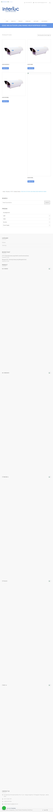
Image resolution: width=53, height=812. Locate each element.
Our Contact (44, 21)
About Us (13, 21)
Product (20, 21)
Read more (5, 68)
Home (7, 21)
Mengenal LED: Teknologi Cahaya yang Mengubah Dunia (14, 259)
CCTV (11, 191)
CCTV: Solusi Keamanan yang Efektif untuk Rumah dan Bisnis (15, 255)
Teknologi (4, 245)
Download (28, 21)
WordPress (30, 810)
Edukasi (4, 242)
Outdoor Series (17, 191)
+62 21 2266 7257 (8, 798)
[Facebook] (43, 810)
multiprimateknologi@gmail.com (40, 2)
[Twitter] (45, 810)
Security (8, 191)
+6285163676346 (8, 801)
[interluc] (11, 9)
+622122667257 (29, 2)
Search (47, 202)
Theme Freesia (18, 810)
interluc (7, 810)
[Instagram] (47, 810)
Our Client (36, 21)
